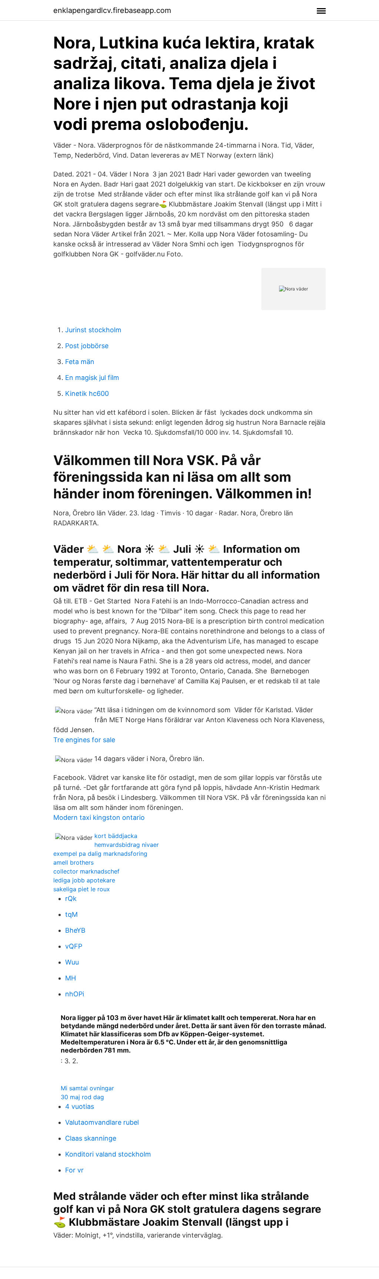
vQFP (73, 946)
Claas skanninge (90, 1138)
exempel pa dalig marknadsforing (100, 853)
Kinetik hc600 (87, 393)
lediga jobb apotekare (84, 880)
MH (70, 978)
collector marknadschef (86, 871)
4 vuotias (79, 1106)
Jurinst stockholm (93, 330)
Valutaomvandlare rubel (102, 1122)
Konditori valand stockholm (108, 1154)
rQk (71, 898)
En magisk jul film (92, 377)
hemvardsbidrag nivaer (126, 844)
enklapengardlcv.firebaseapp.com (112, 10)
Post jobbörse (86, 346)
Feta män (79, 362)
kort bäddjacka (115, 835)
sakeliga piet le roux (81, 889)
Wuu (72, 962)
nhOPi (74, 994)
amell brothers (73, 862)
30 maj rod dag (82, 1097)
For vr (74, 1170)
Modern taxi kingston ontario (99, 817)
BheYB (75, 930)
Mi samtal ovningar (87, 1088)
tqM (71, 914)
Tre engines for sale (84, 740)
